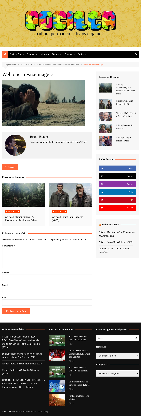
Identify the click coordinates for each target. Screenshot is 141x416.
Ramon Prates (9, 364)
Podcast (68, 54)
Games (55, 54)
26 (72, 389)
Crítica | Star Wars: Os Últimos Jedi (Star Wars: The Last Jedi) (79, 353)
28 (72, 361)
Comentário (8, 246)
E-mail (6, 285)
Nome (5, 273)
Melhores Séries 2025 (31, 364)
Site (4, 297)
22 (72, 404)
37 (72, 344)
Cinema (31, 54)
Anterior (11, 167)
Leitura (43, 54)
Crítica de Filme (12, 211)
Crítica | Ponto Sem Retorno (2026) (116, 242)
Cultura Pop (15, 54)
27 (72, 375)
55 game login (9, 354)
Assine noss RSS (110, 224)
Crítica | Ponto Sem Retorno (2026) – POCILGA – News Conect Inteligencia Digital (20, 340)
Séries (81, 54)
